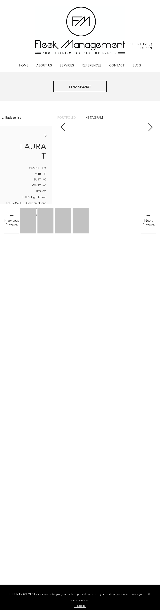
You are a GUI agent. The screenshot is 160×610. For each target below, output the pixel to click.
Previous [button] (63, 127)
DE (142, 48)
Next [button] (150, 127)
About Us (44, 65)
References (91, 65)
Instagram (93, 117)
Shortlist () (141, 44)
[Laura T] (32, 220)
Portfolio (66, 117)
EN (150, 48)
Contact (117, 65)
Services (67, 65)
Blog (136, 65)
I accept (80, 605)
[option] (28, 220)
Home (23, 65)
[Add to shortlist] (45, 135)
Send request (80, 86)
